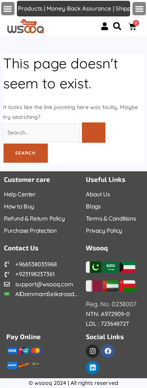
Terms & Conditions (111, 218)
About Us (98, 194)
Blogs (93, 206)
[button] (8, 9)
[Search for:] (54, 132)
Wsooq (97, 247)
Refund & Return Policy (34, 218)
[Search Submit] (94, 132)
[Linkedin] (92, 367)
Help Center (20, 194)
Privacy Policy (104, 230)
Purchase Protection (30, 230)
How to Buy (19, 206)
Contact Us (21, 247)
